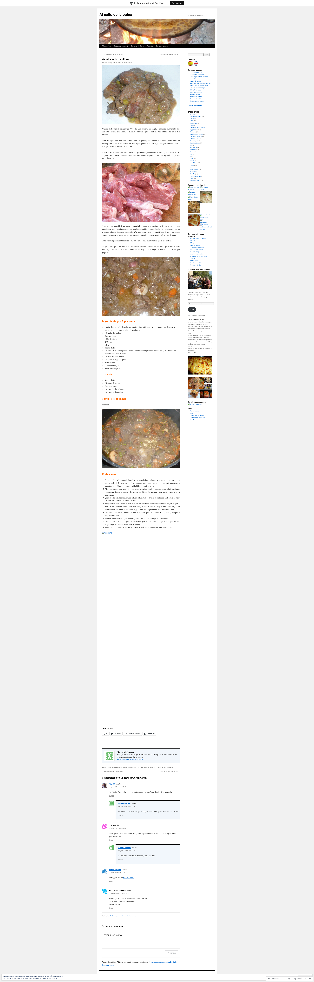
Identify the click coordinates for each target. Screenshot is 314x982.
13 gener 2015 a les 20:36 (117, 828)
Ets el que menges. (195, 252)
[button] (141, 94)
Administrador (115, 869)
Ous (191, 154)
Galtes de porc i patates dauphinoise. (200, 83)
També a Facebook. (196, 105)
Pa (190, 156)
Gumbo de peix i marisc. (197, 101)
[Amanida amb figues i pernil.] (206, 216)
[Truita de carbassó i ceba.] (194, 193)
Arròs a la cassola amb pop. (198, 88)
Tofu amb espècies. (195, 90)
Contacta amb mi (162, 46)
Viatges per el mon (195, 180)
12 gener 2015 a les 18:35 (117, 787)
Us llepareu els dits (195, 265)
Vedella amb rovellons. (116, 59)
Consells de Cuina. (137, 46)
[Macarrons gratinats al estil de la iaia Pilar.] (206, 227)
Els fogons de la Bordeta (197, 247)
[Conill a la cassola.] (206, 188)
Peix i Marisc (193, 163)
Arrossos (192, 119)
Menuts (192, 152)
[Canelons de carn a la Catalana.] (206, 221)
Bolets (130, 767)
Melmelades (193, 149)
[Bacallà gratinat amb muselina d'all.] (194, 220)
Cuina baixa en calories (196, 134)
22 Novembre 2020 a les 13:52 (119, 893)
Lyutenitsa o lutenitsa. (196, 72)
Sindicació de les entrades (197, 415)
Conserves (193, 132)
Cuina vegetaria (194, 141)
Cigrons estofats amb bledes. (112, 54)
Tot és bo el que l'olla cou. (197, 263)
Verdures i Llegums (195, 176)
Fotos (191, 145)
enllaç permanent (168, 767)
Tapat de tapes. (194, 260)
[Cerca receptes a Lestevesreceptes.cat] (195, 404)
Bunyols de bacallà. (195, 81)
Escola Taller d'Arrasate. (197, 249)
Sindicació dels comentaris (197, 417)
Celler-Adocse (128, 877)
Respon (111, 796)
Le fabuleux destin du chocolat (198, 256)
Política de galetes (51, 978)
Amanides (193, 114)
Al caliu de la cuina (115, 14)
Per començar (177, 3)
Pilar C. (112, 783)
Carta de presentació (121, 46)
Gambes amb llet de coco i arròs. (199, 85)
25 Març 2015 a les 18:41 (117, 872)
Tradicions (193, 172)
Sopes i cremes (194, 169)
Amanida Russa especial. (197, 74)
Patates (192, 161)
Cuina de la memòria (196, 136)
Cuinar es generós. (195, 245)
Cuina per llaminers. (195, 243)
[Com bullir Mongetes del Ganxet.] (206, 197)
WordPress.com (194, 420)
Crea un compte (194, 411)
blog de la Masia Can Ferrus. (198, 238)
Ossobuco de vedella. (196, 96)
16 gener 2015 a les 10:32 (127, 806)
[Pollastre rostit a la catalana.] (194, 188)
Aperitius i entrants (195, 116)
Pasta (191, 158)
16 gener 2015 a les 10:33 (127, 850)
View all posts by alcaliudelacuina (130, 759)
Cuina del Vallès (194, 241)
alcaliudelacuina (127, 62)
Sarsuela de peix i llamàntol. (170, 54)
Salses (191, 167)
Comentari (171, 953)
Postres (192, 165)
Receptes (150, 46)
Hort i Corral (193, 147)
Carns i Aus (136, 767)
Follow (192, 310)
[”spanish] (190, 66)
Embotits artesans (195, 143)
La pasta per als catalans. (197, 254)
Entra (191, 413)
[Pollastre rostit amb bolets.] (194, 207)
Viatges (192, 178)
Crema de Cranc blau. (196, 99)
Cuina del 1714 (194, 138)
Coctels (192, 125)
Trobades (192, 174)
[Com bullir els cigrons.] (194, 198)
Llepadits (192, 258)
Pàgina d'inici (106, 46)
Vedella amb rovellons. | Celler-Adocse (123, 916)
